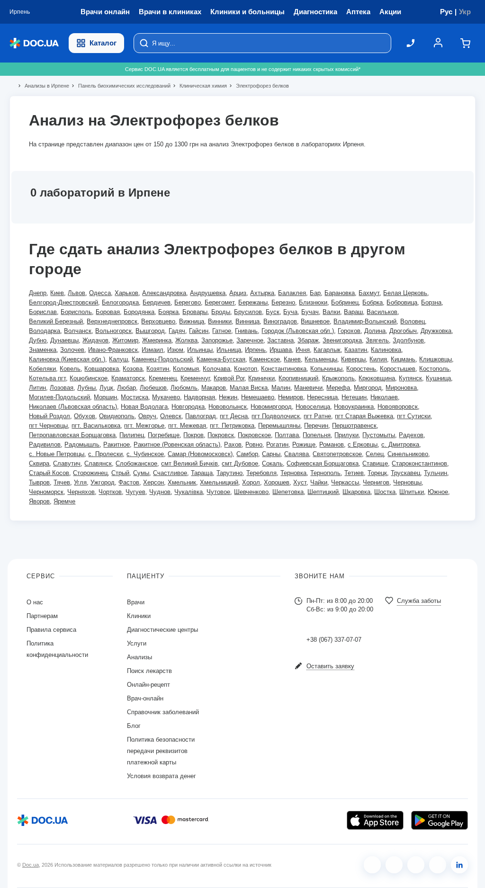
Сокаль (272, 463)
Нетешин (354, 397)
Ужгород (102, 482)
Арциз (237, 292)
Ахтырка (262, 292)
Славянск (98, 463)
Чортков (110, 491)
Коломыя (186, 368)
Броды (220, 311)
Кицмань (403, 359)
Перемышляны (279, 425)
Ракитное (116, 444)
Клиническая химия (199, 86)
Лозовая (61, 387)
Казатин (355, 349)
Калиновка (386, 349)
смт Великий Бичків (189, 463)
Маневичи (308, 387)
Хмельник (182, 482)
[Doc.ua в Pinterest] (459, 864)
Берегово (187, 302)
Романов (331, 444)
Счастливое (170, 472)
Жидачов (95, 340)
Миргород (368, 387)
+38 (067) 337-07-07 (333, 639)
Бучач (310, 311)
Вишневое (315, 321)
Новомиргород (271, 406)
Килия (378, 359)
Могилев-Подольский (59, 397)
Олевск (170, 416)
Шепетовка (288, 491)
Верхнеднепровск (112, 321)
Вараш (353, 311)
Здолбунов (408, 340)
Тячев (62, 482)
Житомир (125, 340)
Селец (375, 453)
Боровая (108, 311)
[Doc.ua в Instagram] (394, 864)
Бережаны (253, 302)
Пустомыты (378, 435)
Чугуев (135, 491)
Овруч (147, 416)
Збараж (308, 340)
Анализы (139, 657)
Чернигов (376, 482)
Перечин (316, 425)
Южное (438, 491)
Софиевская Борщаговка (323, 463)
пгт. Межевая (187, 425)
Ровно (253, 444)
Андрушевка (207, 292)
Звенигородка (342, 340)
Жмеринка (156, 340)
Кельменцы (321, 359)
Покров (193, 435)
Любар (126, 387)
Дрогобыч (403, 330)
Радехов (411, 435)
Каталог (103, 43)
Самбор (247, 453)
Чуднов (160, 491)
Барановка (339, 292)
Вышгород (150, 330)
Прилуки (346, 435)
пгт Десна (234, 416)
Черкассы (345, 482)
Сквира (39, 463)
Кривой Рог (229, 378)
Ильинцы (200, 349)
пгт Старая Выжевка (364, 416)
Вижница (191, 321)
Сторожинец (90, 472)
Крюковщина (377, 378)
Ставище (375, 463)
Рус (446, 12)
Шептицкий (323, 491)
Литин (37, 387)
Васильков (382, 311)
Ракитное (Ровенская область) (177, 444)
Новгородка (188, 406)
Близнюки (313, 302)
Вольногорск (113, 330)
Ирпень (255, 349)
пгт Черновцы (48, 425)
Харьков (126, 292)
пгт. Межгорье (144, 425)
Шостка (384, 491)
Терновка (293, 472)
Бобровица (401, 302)
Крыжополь (338, 378)
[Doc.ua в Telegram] (415, 864)
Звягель (377, 340)
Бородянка (139, 311)
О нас (35, 602)
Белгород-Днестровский (63, 302)
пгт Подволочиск (275, 416)
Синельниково (407, 453)
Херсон (153, 482)
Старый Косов (49, 472)
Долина (375, 330)
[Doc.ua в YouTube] (437, 864)
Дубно (37, 340)
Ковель (70, 368)
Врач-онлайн (145, 698)
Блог (134, 725)
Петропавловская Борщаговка (72, 435)
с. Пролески (105, 453)
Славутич (67, 463)
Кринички (261, 378)
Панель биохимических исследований (120, 86)
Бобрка (372, 302)
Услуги (136, 643)
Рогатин (277, 444)
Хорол (251, 482)
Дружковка (436, 330)
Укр (465, 12)
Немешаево (257, 397)
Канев (292, 359)
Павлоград (200, 416)
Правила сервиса (51, 629)
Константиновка (283, 368)
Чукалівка (188, 491)
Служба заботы (419, 600)
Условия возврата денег (161, 776)
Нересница (322, 397)
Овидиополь (117, 416)
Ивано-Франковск (113, 349)
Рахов (233, 444)
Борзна (431, 302)
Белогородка (120, 302)
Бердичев (157, 302)
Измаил (152, 349)
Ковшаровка (101, 368)
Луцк (106, 387)
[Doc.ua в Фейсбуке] (372, 864)
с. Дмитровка (400, 444)
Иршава (280, 349)
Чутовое (218, 491)
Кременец (163, 378)
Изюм (175, 349)
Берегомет (219, 302)
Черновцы (407, 482)
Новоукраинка (354, 406)
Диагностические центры (162, 629)
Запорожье (217, 340)
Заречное (249, 340)
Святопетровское (337, 453)
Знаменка (42, 349)
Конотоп (245, 368)
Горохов (349, 330)
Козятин (157, 368)
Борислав (43, 311)
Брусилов (248, 311)
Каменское (264, 359)
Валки (331, 311)
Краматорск (128, 378)
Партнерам (42, 615)
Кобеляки (42, 368)
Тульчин (435, 472)
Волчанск (77, 330)
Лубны (86, 387)
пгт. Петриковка (232, 425)
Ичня (303, 349)
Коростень (361, 368)
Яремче (64, 501)
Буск (272, 311)
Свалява (296, 453)
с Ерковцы (362, 444)
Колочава (216, 368)
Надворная (199, 397)
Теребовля (261, 472)
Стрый (120, 472)
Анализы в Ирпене (43, 86)
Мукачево (166, 397)
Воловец (412, 321)
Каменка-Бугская (221, 359)
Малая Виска (249, 387)
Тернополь (325, 472)
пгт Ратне (317, 416)
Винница (247, 321)
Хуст (299, 482)
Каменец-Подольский (162, 359)
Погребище (164, 435)
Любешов (153, 387)
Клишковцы (435, 359)
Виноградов (280, 321)
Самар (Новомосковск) (200, 453)
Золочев (72, 349)
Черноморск (46, 491)
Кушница (438, 378)
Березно (283, 302)
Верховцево (158, 321)
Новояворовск (397, 406)
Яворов (39, 501)
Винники (220, 321)
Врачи (135, 602)
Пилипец (131, 435)
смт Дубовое (240, 463)
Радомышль (81, 444)
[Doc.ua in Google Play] (439, 820)
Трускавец (405, 472)
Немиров (290, 397)
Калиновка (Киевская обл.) (67, 359)
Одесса (100, 292)
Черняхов (81, 491)
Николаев (384, 397)
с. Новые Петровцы (56, 453)
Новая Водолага (144, 406)
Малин (280, 387)
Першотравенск (354, 425)
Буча (290, 311)
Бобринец (345, 302)
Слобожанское (136, 463)
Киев (57, 292)
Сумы (141, 472)
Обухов (84, 416)
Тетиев (354, 472)
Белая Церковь (405, 292)
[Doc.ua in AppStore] (375, 820)
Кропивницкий (298, 378)
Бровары (194, 311)
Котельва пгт (47, 378)
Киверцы (353, 359)
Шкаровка (356, 491)
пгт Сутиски (414, 416)
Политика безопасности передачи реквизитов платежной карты (161, 751)
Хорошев (276, 482)
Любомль (184, 387)
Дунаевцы (64, 340)
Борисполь (76, 311)
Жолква (186, 340)
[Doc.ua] (34, 43)
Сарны (271, 453)
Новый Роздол (49, 416)
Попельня (317, 435)
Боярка (168, 311)
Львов (76, 292)
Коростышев (397, 368)
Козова (133, 368)
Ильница (228, 349)
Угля (80, 482)
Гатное (221, 330)
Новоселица (313, 406)
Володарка (44, 330)
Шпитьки (411, 491)
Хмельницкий (219, 482)
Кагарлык (327, 349)
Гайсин (198, 330)
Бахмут (369, 292)
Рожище (303, 444)
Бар (315, 292)
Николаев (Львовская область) (73, 406)
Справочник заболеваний (163, 712)
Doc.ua (30, 865)
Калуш (118, 359)
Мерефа (338, 387)
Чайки (318, 482)
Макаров (213, 387)
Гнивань (246, 330)
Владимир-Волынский (364, 321)
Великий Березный (56, 321)
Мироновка (401, 387)
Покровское (254, 435)
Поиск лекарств (149, 670)
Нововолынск (227, 406)
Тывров (39, 482)
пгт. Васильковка (96, 425)
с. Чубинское (145, 453)
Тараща (202, 472)
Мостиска (134, 397)
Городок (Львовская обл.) (297, 330)
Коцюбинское (89, 378)
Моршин (105, 397)
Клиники (139, 615)
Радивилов (45, 444)
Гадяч (177, 330)
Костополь (434, 368)
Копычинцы (326, 368)
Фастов (128, 482)
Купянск (410, 378)
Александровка (164, 292)
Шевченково (251, 491)
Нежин (228, 397)
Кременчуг (195, 378)
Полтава (287, 435)
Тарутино (229, 472)
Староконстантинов (419, 463)
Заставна (280, 340)
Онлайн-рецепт (148, 684)
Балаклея (292, 292)
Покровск (220, 435)
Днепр (37, 292)
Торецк (377, 472)
